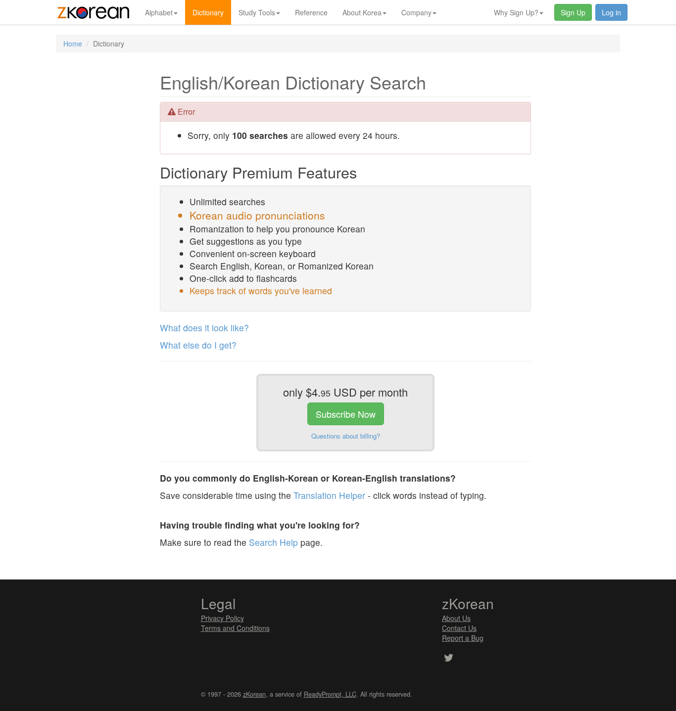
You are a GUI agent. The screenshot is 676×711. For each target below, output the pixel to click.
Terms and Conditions (235, 628)
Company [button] (416, 12)
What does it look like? (204, 327)
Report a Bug (462, 638)
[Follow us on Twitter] (448, 659)
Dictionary (208, 12)
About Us (456, 618)
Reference (311, 12)
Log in (611, 12)
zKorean (254, 694)
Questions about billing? (345, 436)
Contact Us (459, 628)
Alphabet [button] (159, 12)
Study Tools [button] (257, 12)
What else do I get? (198, 345)
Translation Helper (329, 495)
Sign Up (573, 12)
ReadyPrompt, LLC (330, 694)
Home (72, 43)
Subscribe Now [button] (346, 413)
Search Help (273, 542)
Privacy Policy (222, 618)
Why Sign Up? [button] (516, 12)
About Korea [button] (362, 12)
